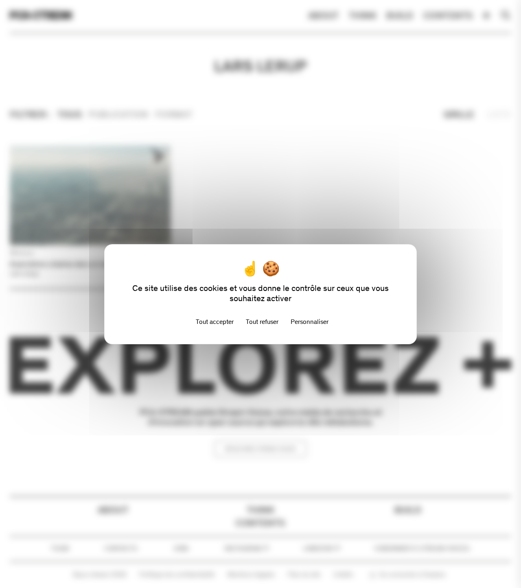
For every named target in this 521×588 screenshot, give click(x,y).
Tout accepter (215, 322)
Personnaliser (309, 322)
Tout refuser (262, 322)
